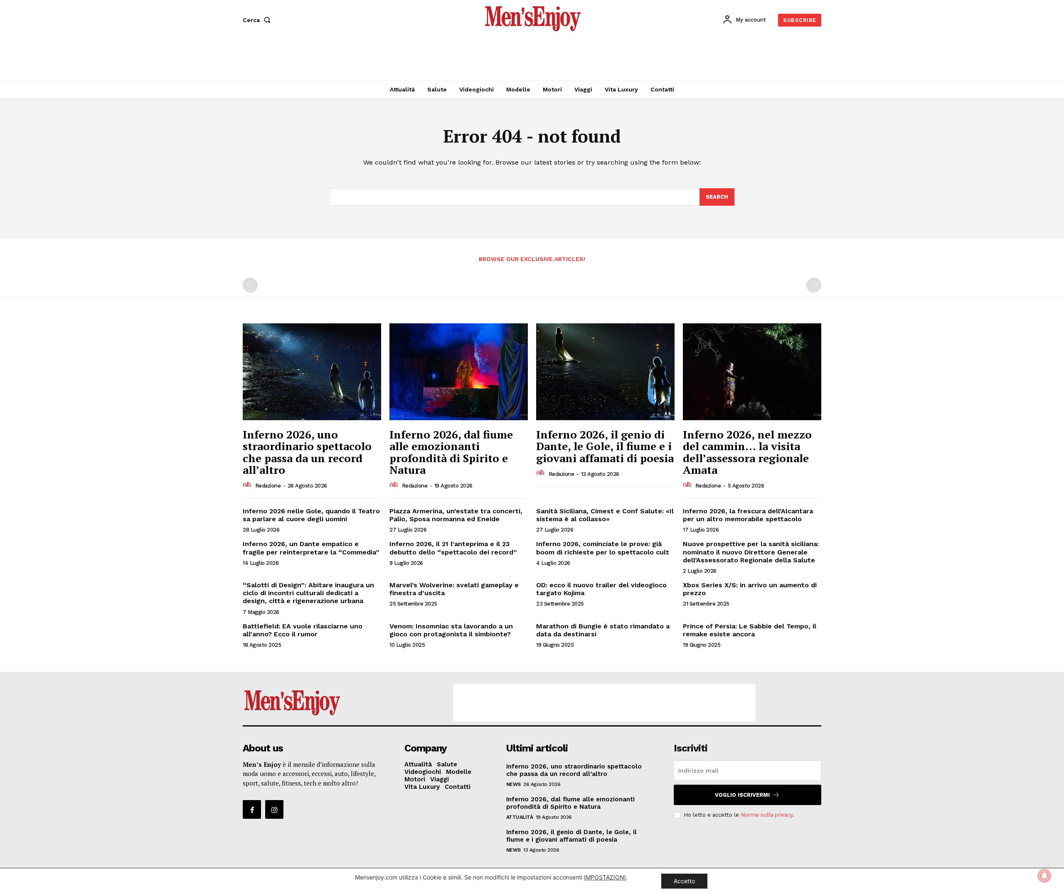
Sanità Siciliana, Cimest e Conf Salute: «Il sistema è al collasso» (605, 515)
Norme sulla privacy (767, 815)
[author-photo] (248, 485)
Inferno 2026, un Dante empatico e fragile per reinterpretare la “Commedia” (311, 548)
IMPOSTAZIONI (605, 877)
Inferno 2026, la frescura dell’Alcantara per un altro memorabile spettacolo (748, 515)
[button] (258, 20)
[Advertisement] (532, 58)
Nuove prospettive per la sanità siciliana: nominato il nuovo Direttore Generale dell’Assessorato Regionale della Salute (751, 552)
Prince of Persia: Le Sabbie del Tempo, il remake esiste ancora (749, 630)
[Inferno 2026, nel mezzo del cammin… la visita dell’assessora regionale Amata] (752, 371)
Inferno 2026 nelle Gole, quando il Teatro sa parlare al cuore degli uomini (311, 515)
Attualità (519, 817)
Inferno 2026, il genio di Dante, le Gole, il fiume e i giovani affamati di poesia (605, 446)
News (513, 784)
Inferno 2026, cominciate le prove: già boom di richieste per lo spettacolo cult (602, 548)
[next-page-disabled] (813, 285)
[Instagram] (274, 809)
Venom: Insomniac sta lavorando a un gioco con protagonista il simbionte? (451, 630)
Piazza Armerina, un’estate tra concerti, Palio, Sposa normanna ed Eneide (455, 515)
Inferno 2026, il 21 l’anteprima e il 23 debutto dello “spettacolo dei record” (453, 548)
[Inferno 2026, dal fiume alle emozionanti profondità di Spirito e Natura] (458, 371)
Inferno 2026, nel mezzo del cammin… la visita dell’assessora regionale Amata (747, 452)
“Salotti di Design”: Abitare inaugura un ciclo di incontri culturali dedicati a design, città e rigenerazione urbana (308, 593)
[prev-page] (250, 285)
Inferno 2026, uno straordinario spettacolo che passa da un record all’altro (307, 452)
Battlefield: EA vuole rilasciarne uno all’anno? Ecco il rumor (302, 630)
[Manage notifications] (1044, 875)
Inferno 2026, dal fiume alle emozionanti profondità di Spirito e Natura (451, 452)
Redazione (268, 486)
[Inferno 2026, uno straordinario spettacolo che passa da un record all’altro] (312, 371)
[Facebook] (252, 809)
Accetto (684, 880)
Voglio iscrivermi (742, 795)
